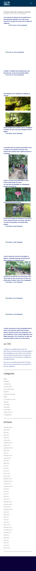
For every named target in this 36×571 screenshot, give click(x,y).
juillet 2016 (6, 450)
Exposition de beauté (9, 394)
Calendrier (6, 381)
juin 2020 (6, 432)
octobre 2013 (7, 507)
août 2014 (6, 489)
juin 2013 (6, 517)
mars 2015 (6, 471)
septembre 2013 (8, 509)
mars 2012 (6, 545)
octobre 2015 (7, 458)
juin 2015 (6, 466)
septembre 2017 (8, 443)
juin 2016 (6, 453)
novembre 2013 (8, 504)
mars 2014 (6, 499)
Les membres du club (9, 399)
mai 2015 (6, 468)
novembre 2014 (8, 481)
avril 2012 (6, 542)
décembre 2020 (8, 427)
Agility (5, 379)
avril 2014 (6, 496)
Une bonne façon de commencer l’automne (17, 12)
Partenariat (7, 407)
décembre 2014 (8, 478)
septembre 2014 (8, 486)
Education (6, 391)
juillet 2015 (6, 463)
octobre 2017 (7, 440)
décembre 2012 (8, 527)
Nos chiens (7, 404)
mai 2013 (6, 519)
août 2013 (6, 512)
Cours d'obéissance (9, 389)
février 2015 (7, 473)
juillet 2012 (6, 537)
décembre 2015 (8, 455)
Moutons (6, 402)
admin (7, 13)
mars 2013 (6, 522)
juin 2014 (6, 491)
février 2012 (7, 548)
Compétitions (7, 384)
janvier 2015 (7, 476)
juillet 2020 (6, 430)
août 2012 (6, 535)
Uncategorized (7, 415)
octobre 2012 (7, 532)
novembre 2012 (8, 530)
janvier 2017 (7, 445)
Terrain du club (8, 412)
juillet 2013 (6, 514)
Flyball (5, 397)
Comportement (8, 386)
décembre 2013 (8, 502)
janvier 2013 (7, 525)
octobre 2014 (7, 484)
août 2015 (6, 460)
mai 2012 (6, 540)
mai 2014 (6, 494)
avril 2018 (6, 437)
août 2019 (6, 435)
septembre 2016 (8, 448)
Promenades (22, 13)
